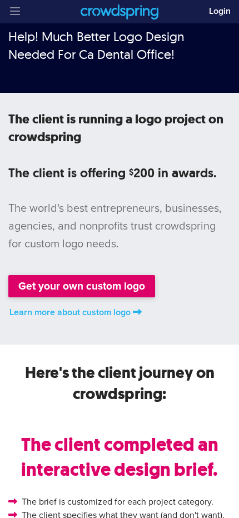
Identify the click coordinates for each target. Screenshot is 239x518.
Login (220, 11)
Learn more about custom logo (70, 312)
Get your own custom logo (81, 286)
